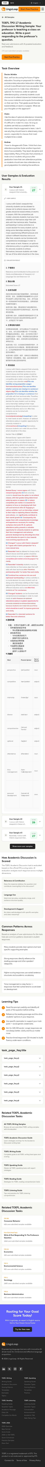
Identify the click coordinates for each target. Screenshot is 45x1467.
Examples (5, 1393)
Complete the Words (9, 1415)
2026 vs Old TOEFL (8, 1435)
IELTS (12, 3)
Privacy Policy (35, 1460)
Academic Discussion (9, 1384)
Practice (27, 1393)
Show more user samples (22, 846)
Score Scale (6, 1432)
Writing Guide (7, 1381)
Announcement (29, 1412)
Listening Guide (29, 1404)
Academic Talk (29, 1415)
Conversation (29, 1409)
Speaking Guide (30, 1381)
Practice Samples (8, 1440)
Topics (4, 1396)
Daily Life (5, 1412)
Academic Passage (9, 1409)
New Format (6, 1429)
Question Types (29, 1384)
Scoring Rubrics (7, 1387)
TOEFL (5, 3)
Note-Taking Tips (30, 1418)
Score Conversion (8, 1437)
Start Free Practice (29, 9)
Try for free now (22, 1329)
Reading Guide (7, 1404)
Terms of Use (21, 1460)
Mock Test (5, 1443)
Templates (5, 1390)
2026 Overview (7, 1426)
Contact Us (9, 1460)
